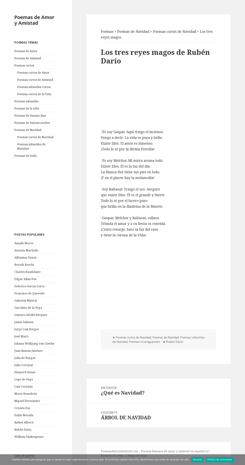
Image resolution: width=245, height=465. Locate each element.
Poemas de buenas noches (32, 123)
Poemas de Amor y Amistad (34, 20)
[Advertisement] (41, 194)
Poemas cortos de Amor (33, 73)
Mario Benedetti (25, 394)
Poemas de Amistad (27, 58)
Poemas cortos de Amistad (35, 80)
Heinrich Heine (25, 372)
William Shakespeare (29, 437)
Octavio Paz (22, 408)
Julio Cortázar (23, 365)
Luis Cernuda (23, 386)
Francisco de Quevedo (29, 293)
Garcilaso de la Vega (28, 308)
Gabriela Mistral (25, 300)
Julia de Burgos (24, 358)
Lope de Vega (23, 379)
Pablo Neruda (23, 415)
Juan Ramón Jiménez (28, 351)
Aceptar (197, 459)
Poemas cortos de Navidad (35, 137)
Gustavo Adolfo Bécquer (30, 315)
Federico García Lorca (29, 286)
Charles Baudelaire (27, 272)
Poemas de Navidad (27, 130)
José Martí (21, 336)
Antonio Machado (26, 250)
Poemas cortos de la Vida (34, 94)
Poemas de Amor (25, 51)
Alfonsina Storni (25, 257)
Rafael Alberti (23, 422)
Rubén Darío (22, 429)
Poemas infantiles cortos (34, 87)
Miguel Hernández (27, 401)
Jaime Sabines (24, 322)
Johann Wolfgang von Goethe (34, 343)
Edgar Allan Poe (25, 279)
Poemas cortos (24, 65)
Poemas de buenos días (30, 116)
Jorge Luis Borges (26, 329)
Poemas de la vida (26, 108)
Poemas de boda (25, 156)
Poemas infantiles (26, 101)
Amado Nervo (23, 243)
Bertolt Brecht (24, 265)
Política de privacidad (219, 459)
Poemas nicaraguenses (144, 342)
